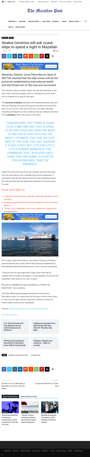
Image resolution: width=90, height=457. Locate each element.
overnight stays (35, 355)
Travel (64, 21)
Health (10, 27)
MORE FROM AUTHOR (29, 397)
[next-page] (6, 429)
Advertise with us (43, 1)
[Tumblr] (14, 56)
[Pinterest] (41, 56)
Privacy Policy (78, 1)
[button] (85, 21)
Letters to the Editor (65, 1)
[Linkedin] (20, 56)
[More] (52, 56)
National (22, 21)
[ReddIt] (31, 56)
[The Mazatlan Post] (45, 11)
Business (55, 21)
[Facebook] (4, 56)
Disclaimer (54, 1)
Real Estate (46, 21)
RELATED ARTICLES (10, 397)
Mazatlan (11, 21)
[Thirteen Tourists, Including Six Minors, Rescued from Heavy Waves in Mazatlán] (30, 407)
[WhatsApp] (36, 56)
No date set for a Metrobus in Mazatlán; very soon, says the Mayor (13, 385)
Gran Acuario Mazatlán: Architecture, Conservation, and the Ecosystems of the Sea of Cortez (10, 419)
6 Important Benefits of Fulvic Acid (46, 384)
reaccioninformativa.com (38, 309)
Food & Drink (20, 27)
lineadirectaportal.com (18, 309)
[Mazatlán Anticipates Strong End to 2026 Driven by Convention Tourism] (49, 407)
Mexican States (33, 21)
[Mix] (25, 56)
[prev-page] (3, 429)
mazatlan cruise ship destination (18, 355)
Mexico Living (74, 21)
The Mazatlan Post (9, 315)
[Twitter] (9, 56)
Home (4, 34)
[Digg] (47, 56)
